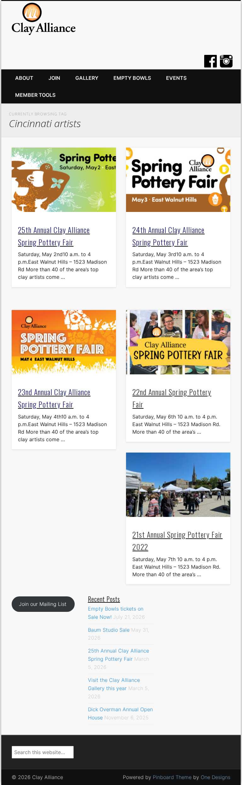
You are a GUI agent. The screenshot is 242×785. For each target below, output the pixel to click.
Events (176, 78)
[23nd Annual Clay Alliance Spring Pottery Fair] (64, 342)
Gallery (86, 78)
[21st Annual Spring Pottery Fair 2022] (178, 485)
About (24, 78)
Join (54, 78)
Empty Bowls (132, 78)
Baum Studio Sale (109, 630)
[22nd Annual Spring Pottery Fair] (178, 342)
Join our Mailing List (42, 604)
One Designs (215, 777)
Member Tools (35, 95)
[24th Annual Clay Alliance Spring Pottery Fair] (178, 180)
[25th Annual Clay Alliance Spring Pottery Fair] (64, 180)
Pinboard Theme (172, 777)
